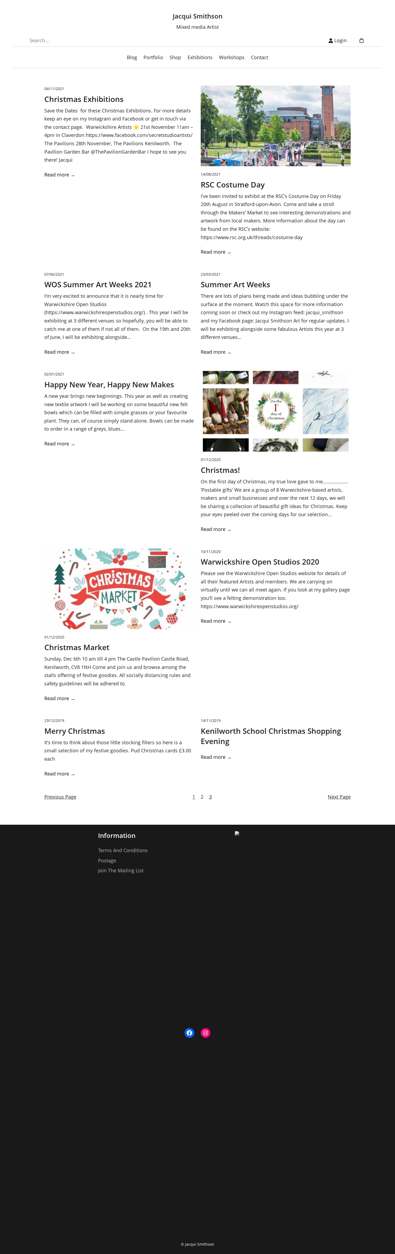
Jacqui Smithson (197, 16)
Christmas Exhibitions (84, 99)
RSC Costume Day (233, 185)
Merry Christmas (74, 731)
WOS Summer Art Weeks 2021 (98, 284)
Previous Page (60, 797)
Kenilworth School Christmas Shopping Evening (271, 736)
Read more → (59, 174)
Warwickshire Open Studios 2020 (260, 562)
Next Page (339, 797)
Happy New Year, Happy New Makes (109, 384)
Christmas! (220, 470)
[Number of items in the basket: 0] (362, 40)
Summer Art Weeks (235, 284)
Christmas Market (76, 647)
